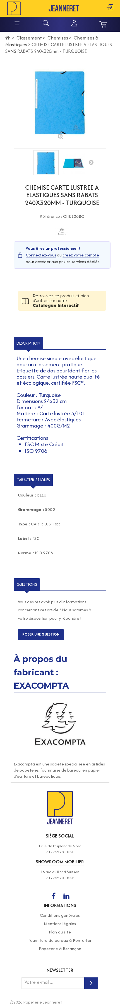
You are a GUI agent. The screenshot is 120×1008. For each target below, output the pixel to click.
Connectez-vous (41, 255)
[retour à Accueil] (7, 37)
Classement (29, 37)
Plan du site (60, 932)
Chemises (57, 37)
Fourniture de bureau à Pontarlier (60, 940)
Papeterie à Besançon (60, 948)
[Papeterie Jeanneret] (14, 8)
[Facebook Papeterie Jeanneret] (53, 896)
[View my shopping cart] (103, 24)
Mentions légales (60, 923)
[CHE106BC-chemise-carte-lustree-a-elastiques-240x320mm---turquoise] (46, 163)
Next (91, 162)
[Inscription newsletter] (91, 983)
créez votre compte (81, 255)
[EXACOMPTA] (62, 231)
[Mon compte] (74, 25)
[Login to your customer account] (109, 10)
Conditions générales (60, 915)
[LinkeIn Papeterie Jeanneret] (66, 896)
